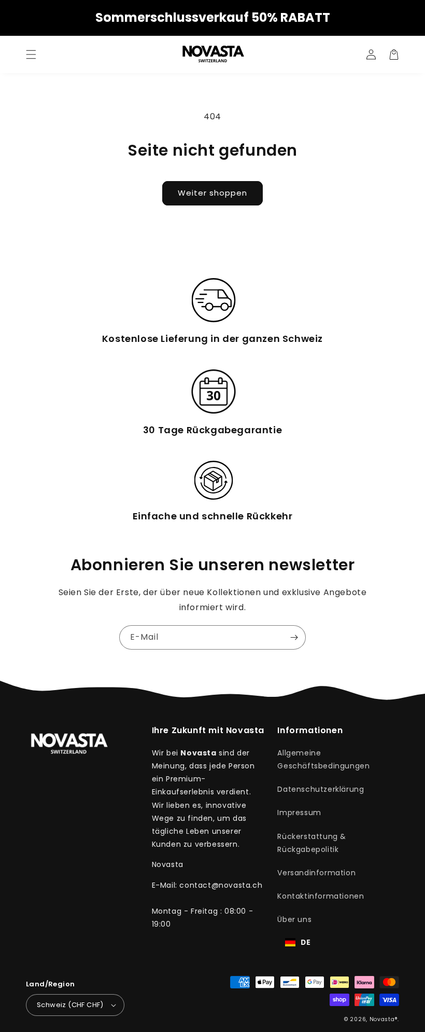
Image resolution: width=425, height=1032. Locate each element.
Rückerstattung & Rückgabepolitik (311, 843)
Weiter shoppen (212, 192)
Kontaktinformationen (320, 896)
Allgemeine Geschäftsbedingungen (323, 759)
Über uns (294, 919)
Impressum (299, 812)
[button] (31, 54)
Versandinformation (316, 873)
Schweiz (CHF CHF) (70, 1005)
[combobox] (297, 942)
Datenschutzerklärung (320, 789)
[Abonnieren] (293, 637)
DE (305, 942)
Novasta (382, 1019)
